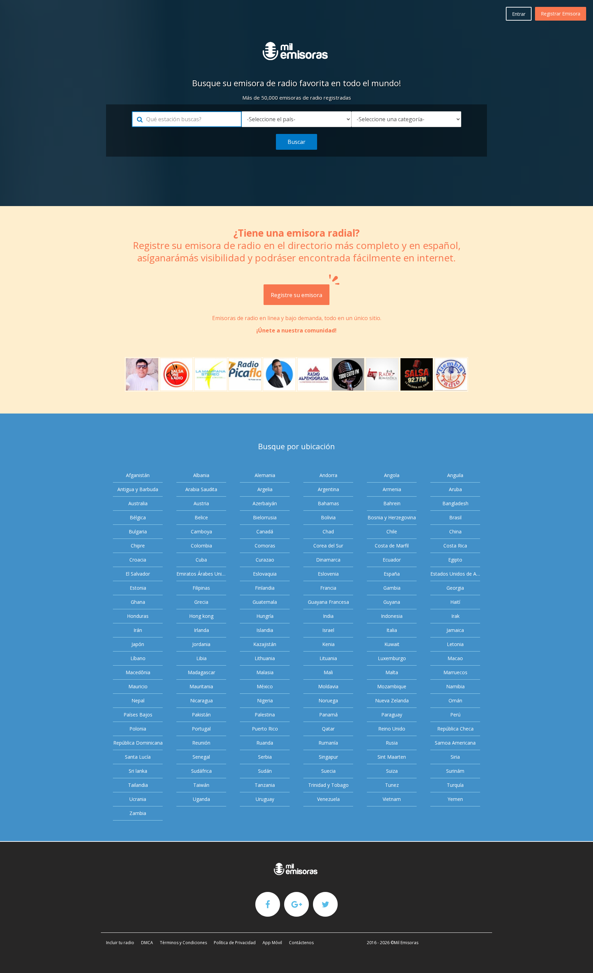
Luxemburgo (392, 658)
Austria (201, 503)
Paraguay (391, 714)
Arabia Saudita (201, 489)
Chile (391, 531)
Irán (137, 630)
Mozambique (391, 686)
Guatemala (265, 602)
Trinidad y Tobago (328, 785)
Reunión (201, 742)
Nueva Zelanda (392, 700)
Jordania (201, 644)
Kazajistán (264, 644)
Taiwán (201, 785)
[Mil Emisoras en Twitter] (325, 904)
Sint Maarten (391, 757)
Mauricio (138, 686)
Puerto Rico (265, 728)
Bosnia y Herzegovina (392, 517)
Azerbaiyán (265, 503)
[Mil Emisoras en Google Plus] (296, 904)
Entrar (518, 14)
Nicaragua (201, 700)
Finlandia (265, 588)
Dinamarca (328, 559)
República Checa (455, 728)
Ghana (138, 602)
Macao (455, 658)
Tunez (392, 785)
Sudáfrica (201, 771)
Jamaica (455, 630)
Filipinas (201, 588)
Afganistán (138, 475)
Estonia (138, 588)
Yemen (455, 799)
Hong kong (201, 616)
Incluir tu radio (120, 943)
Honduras (138, 616)
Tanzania (265, 785)
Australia (138, 503)
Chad (328, 531)
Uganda (201, 799)
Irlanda (201, 630)
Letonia (455, 644)
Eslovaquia (265, 573)
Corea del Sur (328, 545)
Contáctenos (301, 943)
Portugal (201, 728)
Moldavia (328, 686)
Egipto (455, 559)
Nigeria (265, 700)
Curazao (265, 559)
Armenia (392, 489)
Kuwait (391, 644)
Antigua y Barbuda (137, 489)
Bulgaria (138, 531)
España (392, 573)
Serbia (265, 757)
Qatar (328, 728)
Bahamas (328, 503)
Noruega (328, 700)
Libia (201, 658)
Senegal (201, 757)
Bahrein (391, 503)
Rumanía (328, 742)
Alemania (265, 475)
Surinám (455, 771)
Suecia (328, 771)
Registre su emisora (296, 295)
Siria (455, 757)
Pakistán (201, 714)
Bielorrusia (265, 517)
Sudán (265, 771)
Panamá (328, 714)
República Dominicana (138, 742)
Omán (455, 700)
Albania (201, 475)
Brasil (455, 517)
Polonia (137, 728)
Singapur (328, 757)
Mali (328, 672)
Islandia (264, 630)
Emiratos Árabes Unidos (201, 573)
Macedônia (138, 672)
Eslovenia (328, 573)
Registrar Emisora (560, 13)
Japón (137, 644)
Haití (455, 602)
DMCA (147, 943)
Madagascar (201, 672)
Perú (455, 714)
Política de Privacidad (235, 943)
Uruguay (265, 799)
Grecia (201, 602)
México (265, 686)
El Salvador (138, 573)
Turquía (455, 785)
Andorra (328, 475)
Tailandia (138, 785)
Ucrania (137, 799)
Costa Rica (455, 545)
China (455, 531)
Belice (201, 517)
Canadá (264, 531)
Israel (328, 630)
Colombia (201, 545)
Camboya (201, 531)
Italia (391, 630)
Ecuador (392, 559)
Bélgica (138, 517)
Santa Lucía (138, 757)
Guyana (391, 602)
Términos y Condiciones (183, 943)
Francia (328, 588)
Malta (391, 672)
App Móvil (272, 943)
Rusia (392, 742)
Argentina (328, 489)
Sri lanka (138, 771)
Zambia (137, 813)
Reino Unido (391, 728)
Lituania (328, 658)
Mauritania (201, 686)
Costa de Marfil (392, 545)
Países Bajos (138, 714)
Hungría (265, 616)
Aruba (455, 489)
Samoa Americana (455, 742)
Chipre (138, 545)
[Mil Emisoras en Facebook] (267, 904)
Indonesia (392, 616)
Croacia (137, 559)
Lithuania (265, 658)
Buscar (296, 142)
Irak (455, 616)
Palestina (265, 714)
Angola (391, 475)
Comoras (265, 545)
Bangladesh (455, 503)
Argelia (264, 489)
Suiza (392, 771)
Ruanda (264, 742)
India (328, 616)
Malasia (265, 672)
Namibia (455, 686)
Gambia (391, 588)
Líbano (138, 658)
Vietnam (392, 799)
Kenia (328, 644)
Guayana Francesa (328, 602)
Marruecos (455, 672)
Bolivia (328, 517)
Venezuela (328, 799)
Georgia (455, 588)
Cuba (201, 559)
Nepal (137, 700)
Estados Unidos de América (455, 573)
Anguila (455, 475)
